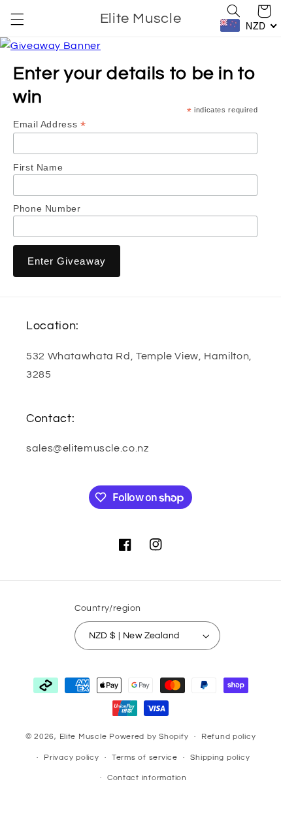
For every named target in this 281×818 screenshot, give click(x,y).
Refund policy (228, 736)
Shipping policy (220, 757)
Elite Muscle (84, 736)
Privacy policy (71, 757)
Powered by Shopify (148, 736)
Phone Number (47, 208)
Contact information (147, 777)
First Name (38, 167)
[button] (17, 19)
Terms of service (145, 757)
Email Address (49, 124)
